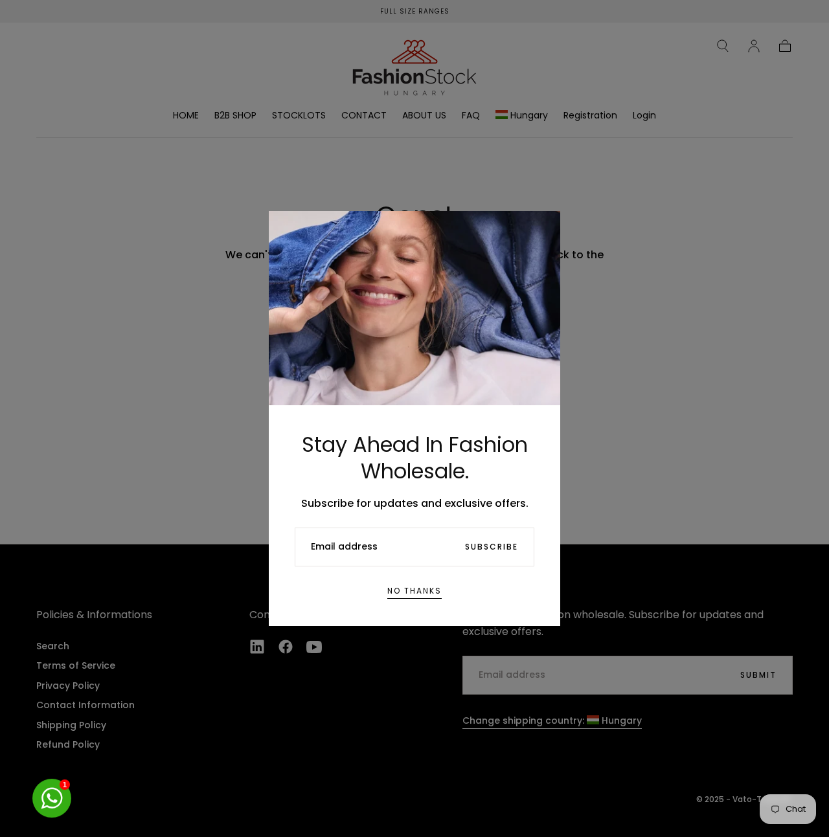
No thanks (414, 590)
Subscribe (491, 546)
